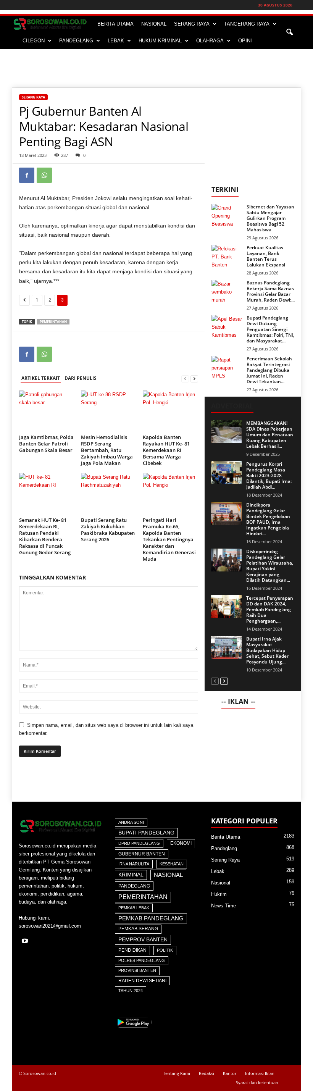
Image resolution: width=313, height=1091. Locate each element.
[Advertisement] (156, 68)
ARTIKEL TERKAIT (40, 378)
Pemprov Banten (143, 939)
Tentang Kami (176, 1073)
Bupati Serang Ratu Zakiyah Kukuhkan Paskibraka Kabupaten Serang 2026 (108, 529)
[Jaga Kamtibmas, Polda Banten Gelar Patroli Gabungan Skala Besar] (46, 411)
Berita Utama (225, 837)
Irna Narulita (133, 864)
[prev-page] (185, 378)
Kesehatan (172, 864)
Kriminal (131, 875)
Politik (165, 950)
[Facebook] (26, 175)
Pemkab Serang (138, 928)
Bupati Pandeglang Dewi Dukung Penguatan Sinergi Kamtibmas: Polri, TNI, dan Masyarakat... (270, 329)
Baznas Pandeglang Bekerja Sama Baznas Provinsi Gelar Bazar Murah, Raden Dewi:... (271, 291)
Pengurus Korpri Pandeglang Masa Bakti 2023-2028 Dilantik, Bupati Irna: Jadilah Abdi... (269, 475)
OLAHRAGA (210, 41)
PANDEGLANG (76, 41)
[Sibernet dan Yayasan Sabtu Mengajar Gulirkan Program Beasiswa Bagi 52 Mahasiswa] (226, 215)
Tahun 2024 (130, 990)
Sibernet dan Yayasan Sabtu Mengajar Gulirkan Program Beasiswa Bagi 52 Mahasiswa (270, 218)
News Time (223, 906)
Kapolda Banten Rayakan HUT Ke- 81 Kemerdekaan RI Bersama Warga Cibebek (166, 450)
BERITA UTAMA (115, 24)
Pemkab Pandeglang (151, 918)
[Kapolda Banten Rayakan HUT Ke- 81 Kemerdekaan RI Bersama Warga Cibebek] (170, 411)
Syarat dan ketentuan (257, 1082)
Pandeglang (134, 886)
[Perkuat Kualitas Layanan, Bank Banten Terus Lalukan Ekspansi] (226, 256)
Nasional (168, 875)
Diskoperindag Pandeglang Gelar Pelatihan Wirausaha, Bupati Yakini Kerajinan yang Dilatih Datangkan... (269, 565)
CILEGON (34, 41)
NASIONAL (153, 24)
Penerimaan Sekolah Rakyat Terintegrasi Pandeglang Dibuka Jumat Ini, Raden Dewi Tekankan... (269, 370)
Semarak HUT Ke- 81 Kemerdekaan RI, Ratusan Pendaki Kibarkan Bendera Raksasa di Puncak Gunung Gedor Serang (45, 536)
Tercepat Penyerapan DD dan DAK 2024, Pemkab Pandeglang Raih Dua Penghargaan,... (269, 609)
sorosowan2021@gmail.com (50, 926)
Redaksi (206, 1073)
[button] (289, 32)
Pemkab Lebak (133, 907)
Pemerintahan (53, 321)
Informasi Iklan (259, 1073)
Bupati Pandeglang (146, 833)
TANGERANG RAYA (246, 24)
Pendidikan (132, 950)
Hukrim (219, 894)
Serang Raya (33, 97)
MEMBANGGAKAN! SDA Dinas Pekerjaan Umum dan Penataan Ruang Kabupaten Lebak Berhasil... (269, 434)
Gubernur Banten (141, 854)
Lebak (217, 871)
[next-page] (194, 378)
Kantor (229, 1073)
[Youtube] (26, 941)
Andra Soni (131, 822)
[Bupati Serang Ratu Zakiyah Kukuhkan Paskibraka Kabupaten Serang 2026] (108, 493)
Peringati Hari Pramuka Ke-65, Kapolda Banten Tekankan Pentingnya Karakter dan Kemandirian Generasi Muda (169, 539)
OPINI (245, 41)
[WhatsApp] (44, 175)
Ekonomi (181, 843)
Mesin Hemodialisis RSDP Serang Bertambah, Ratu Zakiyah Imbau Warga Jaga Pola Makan (107, 450)
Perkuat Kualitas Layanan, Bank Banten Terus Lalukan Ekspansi (266, 256)
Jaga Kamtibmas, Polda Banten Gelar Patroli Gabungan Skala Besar (46, 444)
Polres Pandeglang (141, 960)
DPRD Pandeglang (139, 843)
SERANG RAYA (192, 24)
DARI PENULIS (81, 378)
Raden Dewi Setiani (142, 980)
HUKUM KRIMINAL (160, 41)
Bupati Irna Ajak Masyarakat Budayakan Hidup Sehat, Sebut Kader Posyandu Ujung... (267, 650)
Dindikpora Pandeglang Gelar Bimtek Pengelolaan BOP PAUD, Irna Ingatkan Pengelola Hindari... (268, 519)
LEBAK (116, 41)
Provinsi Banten (137, 970)
